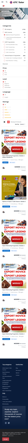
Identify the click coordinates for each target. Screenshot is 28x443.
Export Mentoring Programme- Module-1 (13, 290)
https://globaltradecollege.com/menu (3, 1)
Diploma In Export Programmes (13, 34)
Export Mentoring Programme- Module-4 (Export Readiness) (13, 156)
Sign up (17, 372)
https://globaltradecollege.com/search (6, 1)
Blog (17, 368)
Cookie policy (11, 435)
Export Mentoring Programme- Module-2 (13, 334)
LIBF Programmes (10, 42)
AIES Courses (8, 32)
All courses (5, 12)
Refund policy (5, 404)
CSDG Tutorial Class (10, 52)
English (6, 97)
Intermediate (8, 87)
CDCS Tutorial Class (10, 47)
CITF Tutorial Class (10, 49)
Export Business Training (11, 60)
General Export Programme (12, 55)
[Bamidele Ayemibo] (3, 168)
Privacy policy (5, 399)
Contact (17, 375)
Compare (13, 162)
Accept (6, 439)
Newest (22, 124)
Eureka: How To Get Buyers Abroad (14, 58)
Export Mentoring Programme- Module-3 (13, 245)
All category (8, 29)
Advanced (7, 85)
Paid (6, 74)
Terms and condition (7, 401)
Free (6, 72)
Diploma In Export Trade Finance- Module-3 (14, 201)
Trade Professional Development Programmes (13, 38)
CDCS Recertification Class (12, 44)
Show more (5, 64)
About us (4, 396)
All (5, 70)
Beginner (7, 83)
